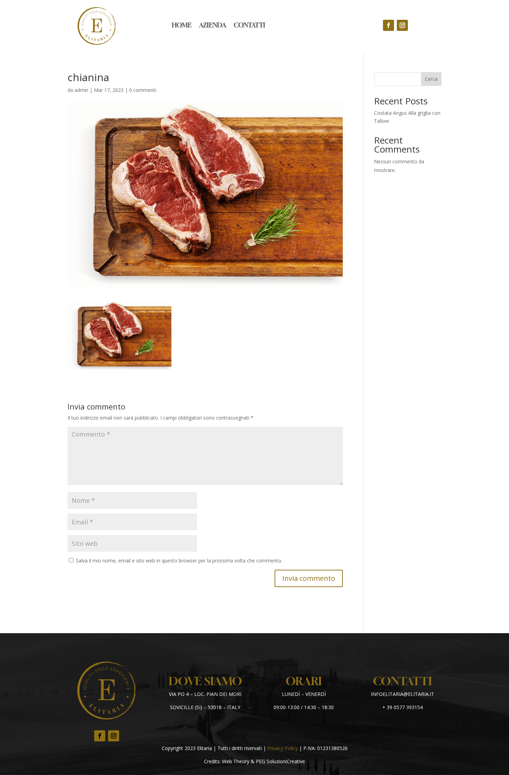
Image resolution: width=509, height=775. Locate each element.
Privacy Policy (282, 748)
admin (81, 90)
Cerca (431, 79)
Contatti (249, 26)
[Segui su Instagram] (402, 25)
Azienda (212, 26)
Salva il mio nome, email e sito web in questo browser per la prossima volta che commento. (179, 560)
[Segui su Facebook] (388, 25)
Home (181, 26)
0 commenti (142, 90)
